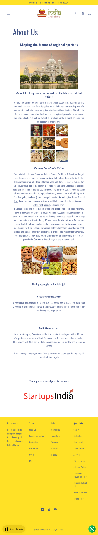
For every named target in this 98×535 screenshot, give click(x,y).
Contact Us (55, 429)
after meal (38, 205)
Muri (16, 201)
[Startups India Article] (49, 395)
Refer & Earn (79, 448)
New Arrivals (79, 442)
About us (77, 454)
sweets (60, 212)
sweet (57, 208)
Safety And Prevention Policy (80, 475)
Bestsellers (33, 442)
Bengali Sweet (45, 220)
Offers (31, 454)
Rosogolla (22, 197)
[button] (8, 13)
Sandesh (31, 197)
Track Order (56, 435)
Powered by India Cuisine (56, 530)
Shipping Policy (80, 467)
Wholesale (55, 442)
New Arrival (33, 448)
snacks (47, 205)
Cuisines (37, 239)
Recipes (54, 448)
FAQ (30, 460)
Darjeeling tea (65, 197)
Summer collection (36, 435)
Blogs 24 (54, 454)
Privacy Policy (79, 460)
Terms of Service (80, 492)
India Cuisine (74, 220)
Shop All (32, 429)
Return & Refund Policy (80, 484)
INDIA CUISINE (44, 530)
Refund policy (79, 498)
